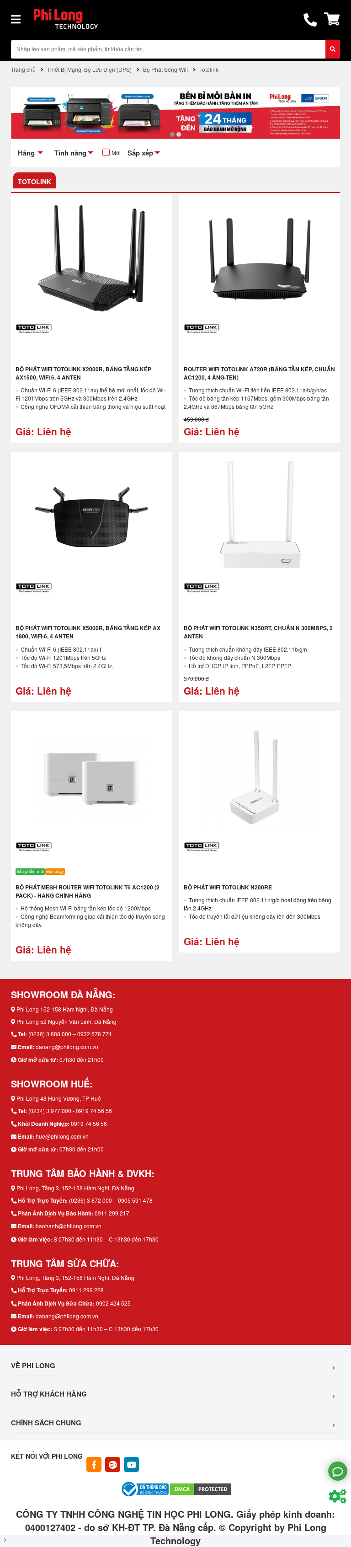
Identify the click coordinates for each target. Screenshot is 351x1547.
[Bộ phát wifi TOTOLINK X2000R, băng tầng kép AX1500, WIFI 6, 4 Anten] (92, 258)
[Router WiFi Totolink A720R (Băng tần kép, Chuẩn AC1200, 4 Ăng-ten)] (260, 258)
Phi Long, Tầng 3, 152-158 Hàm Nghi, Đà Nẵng (75, 1188)
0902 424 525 (113, 1303)
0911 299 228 (86, 1290)
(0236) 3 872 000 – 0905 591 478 (111, 1200)
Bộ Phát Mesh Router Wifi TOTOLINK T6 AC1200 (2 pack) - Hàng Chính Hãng (88, 891)
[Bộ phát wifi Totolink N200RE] (260, 776)
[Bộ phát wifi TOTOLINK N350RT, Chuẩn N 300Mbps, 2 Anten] (260, 517)
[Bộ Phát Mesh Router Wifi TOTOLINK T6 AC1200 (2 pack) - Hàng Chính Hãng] (92, 776)
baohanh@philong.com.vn (68, 1226)
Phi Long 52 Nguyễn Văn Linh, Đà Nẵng (66, 1021)
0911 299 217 (112, 1213)
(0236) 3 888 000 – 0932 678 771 (70, 1034)
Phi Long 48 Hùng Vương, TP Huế (58, 1098)
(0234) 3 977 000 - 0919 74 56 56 (70, 1110)
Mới (116, 152)
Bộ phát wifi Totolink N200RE (228, 887)
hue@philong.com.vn (62, 1136)
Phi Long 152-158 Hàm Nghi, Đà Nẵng (64, 1009)
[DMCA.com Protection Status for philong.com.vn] (200, 1488)
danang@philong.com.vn (67, 1046)
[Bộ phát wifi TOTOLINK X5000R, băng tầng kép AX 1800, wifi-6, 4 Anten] (92, 517)
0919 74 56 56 (89, 1123)
